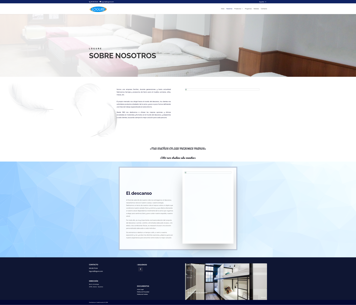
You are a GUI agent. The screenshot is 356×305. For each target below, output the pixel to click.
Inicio (222, 9)
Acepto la (197, 292)
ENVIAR (263, 297)
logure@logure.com (96, 271)
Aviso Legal (140, 289)
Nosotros (229, 9)
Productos (237, 9)
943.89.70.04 (93, 268)
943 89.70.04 (94, 2)
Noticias (256, 9)
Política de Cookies (142, 294)
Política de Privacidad (143, 292)
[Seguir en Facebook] (140, 269)
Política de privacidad (200, 292)
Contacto (264, 9)
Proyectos (248, 9)
